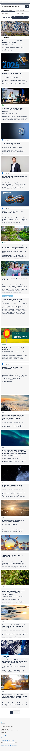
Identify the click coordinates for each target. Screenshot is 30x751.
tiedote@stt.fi (4, 728)
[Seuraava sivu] (15, 712)
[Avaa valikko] (9, 1)
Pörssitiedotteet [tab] (20, 10)
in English (8, 745)
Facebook (3, 735)
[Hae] (27, 6)
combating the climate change (18, 17)
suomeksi (3, 745)
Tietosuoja (3, 737)
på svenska (14, 745)
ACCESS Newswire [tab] (20, 13)
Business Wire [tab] (5, 13)
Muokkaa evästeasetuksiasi (7, 740)
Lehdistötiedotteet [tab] (7, 10)
